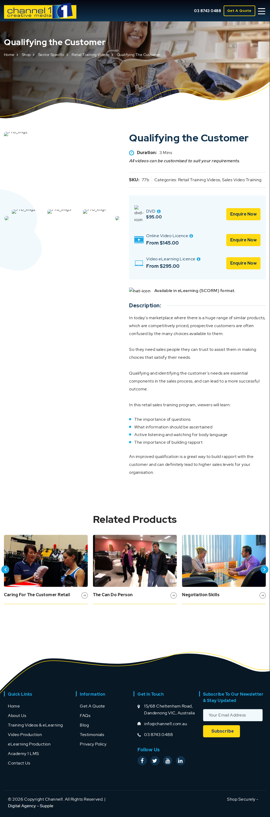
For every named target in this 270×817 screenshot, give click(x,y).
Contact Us (19, 763)
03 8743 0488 (207, 10)
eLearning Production (29, 744)
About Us (17, 715)
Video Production (25, 734)
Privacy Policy (93, 744)
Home (9, 54)
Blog (84, 725)
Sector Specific (51, 54)
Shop (26, 54)
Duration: (147, 152)
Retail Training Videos (90, 54)
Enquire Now (243, 214)
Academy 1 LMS (23, 753)
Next (264, 570)
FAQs (85, 715)
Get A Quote (239, 10)
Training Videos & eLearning (35, 725)
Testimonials (92, 734)
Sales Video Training (242, 180)
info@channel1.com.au (165, 724)
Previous (5, 570)
